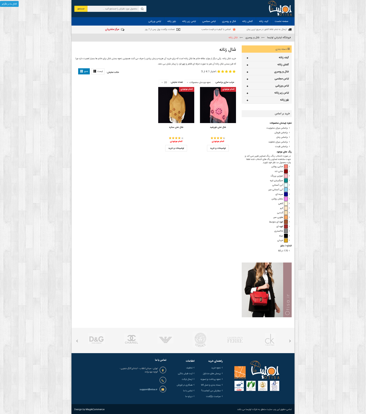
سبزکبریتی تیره (276, 180)
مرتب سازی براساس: (224, 82)
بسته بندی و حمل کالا (211, 385)
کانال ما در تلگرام (9, 4)
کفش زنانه (283, 64)
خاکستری (278, 231)
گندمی (280, 212)
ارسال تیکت (187, 379)
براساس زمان (282, 137)
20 (165, 82)
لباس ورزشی (282, 86)
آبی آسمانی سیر (275, 189)
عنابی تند (278, 171)
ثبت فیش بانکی (185, 373)
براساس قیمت (281, 146)
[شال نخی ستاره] (176, 105)
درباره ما (189, 396)
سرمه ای (279, 194)
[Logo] (256, 370)
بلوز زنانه (284, 100)
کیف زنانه (284, 57)
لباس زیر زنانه (281, 93)
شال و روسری (281, 71)
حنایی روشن (277, 166)
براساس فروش (281, 132)
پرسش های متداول (212, 373)
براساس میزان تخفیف (278, 142)
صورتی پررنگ (277, 176)
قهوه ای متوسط (276, 222)
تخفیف (189, 368)
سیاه (281, 236)
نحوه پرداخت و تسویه (211, 379)
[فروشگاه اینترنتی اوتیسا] (280, 8)
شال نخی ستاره (176, 127)
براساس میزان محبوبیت (277, 128)
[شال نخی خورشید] (218, 105)
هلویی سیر (278, 217)
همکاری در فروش (185, 385)
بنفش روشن (277, 199)
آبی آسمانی (277, 185)
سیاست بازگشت (213, 396)
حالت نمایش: (112, 72)
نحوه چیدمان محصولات (200, 82)
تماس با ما (188, 391)
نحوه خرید (216, 368)
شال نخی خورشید (218, 127)
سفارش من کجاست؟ (211, 391)
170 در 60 (283, 250)
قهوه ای (279, 226)
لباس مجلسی (281, 79)
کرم (281, 208)
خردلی (280, 240)
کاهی (280, 203)
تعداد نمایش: (176, 82)
